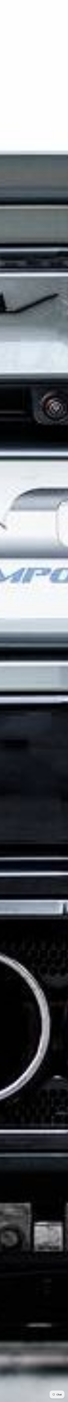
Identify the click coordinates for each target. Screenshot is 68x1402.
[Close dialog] (64, 4)
